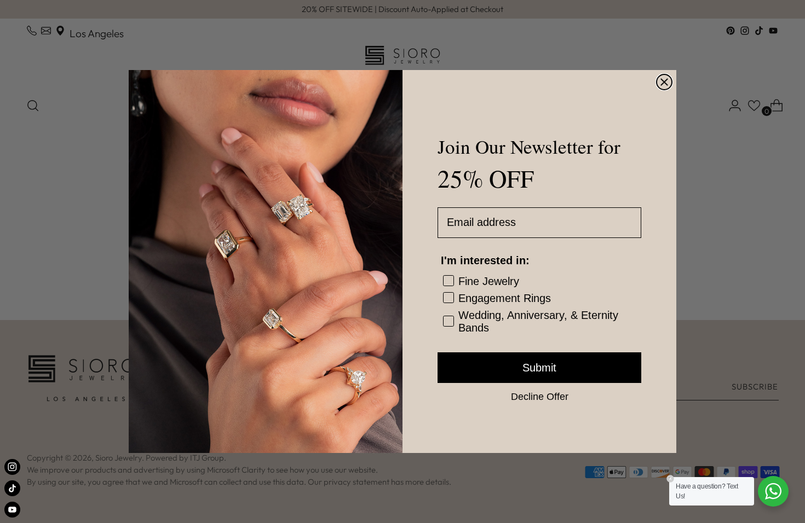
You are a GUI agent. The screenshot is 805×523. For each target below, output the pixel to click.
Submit (539, 368)
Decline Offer (539, 396)
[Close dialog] (664, 82)
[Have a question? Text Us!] (773, 491)
